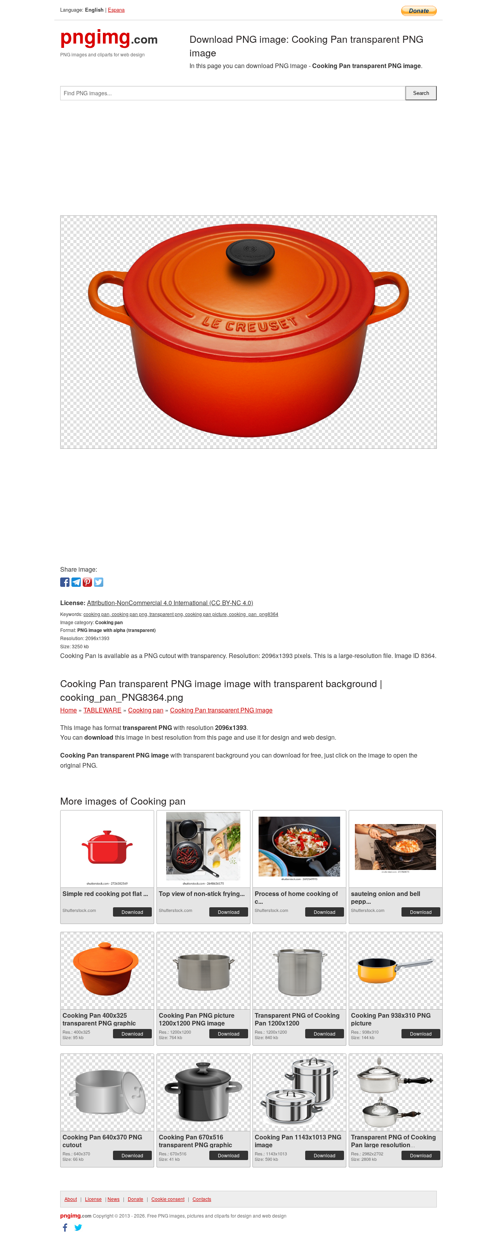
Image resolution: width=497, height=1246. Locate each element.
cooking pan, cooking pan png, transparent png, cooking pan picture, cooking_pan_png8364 (180, 614)
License (93, 1198)
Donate (135, 1198)
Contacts (202, 1198)
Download (132, 911)
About (70, 1198)
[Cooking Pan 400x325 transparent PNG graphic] (107, 970)
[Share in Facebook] (65, 582)
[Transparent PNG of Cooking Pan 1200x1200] (299, 971)
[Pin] (87, 582)
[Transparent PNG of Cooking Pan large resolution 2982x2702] (395, 1092)
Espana (116, 9)
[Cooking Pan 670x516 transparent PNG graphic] (203, 1092)
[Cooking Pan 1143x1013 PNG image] (299, 1092)
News (114, 1198)
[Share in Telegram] (76, 582)
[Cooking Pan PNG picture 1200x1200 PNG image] (203, 971)
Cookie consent (167, 1198)
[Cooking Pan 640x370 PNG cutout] (107, 1092)
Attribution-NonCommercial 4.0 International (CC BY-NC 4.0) (170, 602)
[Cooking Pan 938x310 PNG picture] (395, 971)
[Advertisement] (248, 161)
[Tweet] (98, 582)
